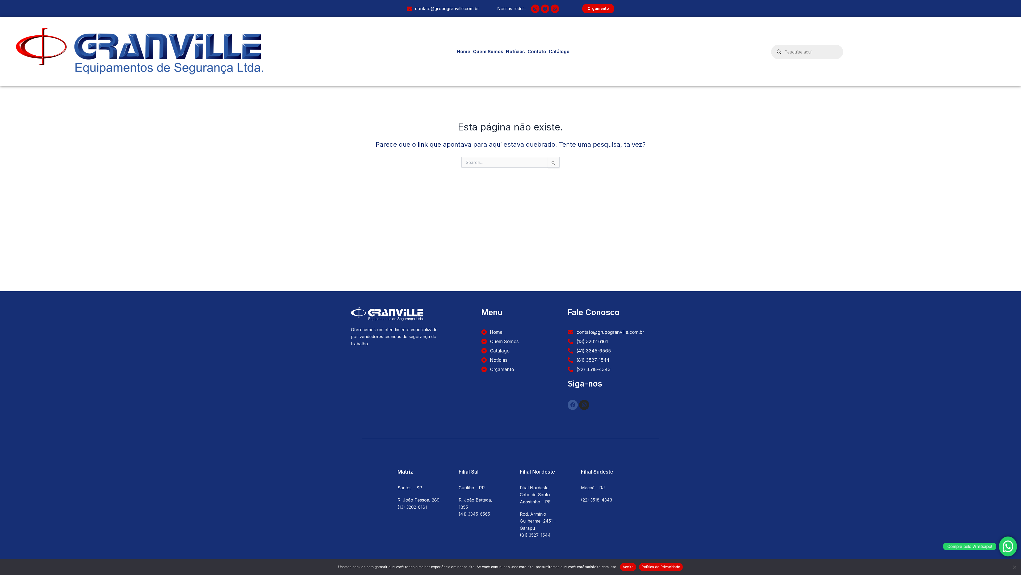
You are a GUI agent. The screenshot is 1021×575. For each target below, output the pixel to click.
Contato (537, 51)
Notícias (515, 51)
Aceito (628, 567)
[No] (1014, 567)
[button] (561, 51)
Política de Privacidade (661, 567)
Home (463, 51)
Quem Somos (488, 51)
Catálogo (559, 51)
